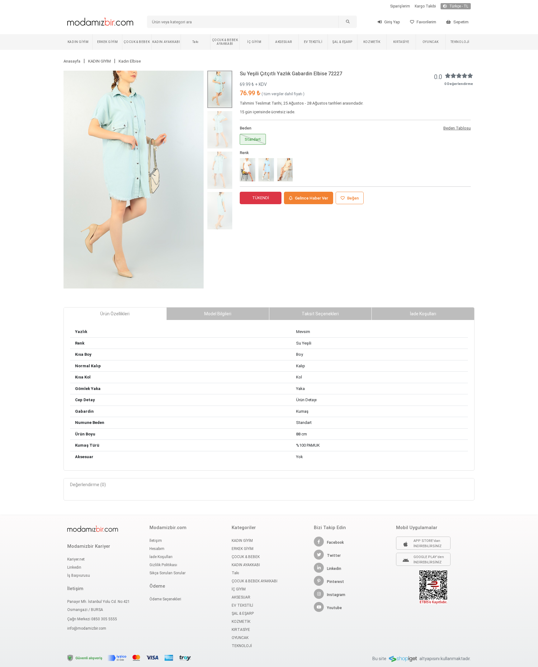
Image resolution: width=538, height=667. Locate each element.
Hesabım (156, 549)
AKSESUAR (283, 42)
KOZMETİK (371, 42)
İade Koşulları (160, 557)
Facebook (335, 542)
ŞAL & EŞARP (342, 42)
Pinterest (335, 582)
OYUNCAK (430, 42)
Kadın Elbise (130, 61)
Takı (195, 42)
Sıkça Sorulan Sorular (167, 573)
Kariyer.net (76, 559)
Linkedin (74, 567)
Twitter (334, 555)
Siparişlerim (400, 6)
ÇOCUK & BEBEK (137, 42)
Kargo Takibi (425, 6)
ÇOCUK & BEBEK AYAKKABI (225, 41)
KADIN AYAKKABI (166, 42)
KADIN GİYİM (78, 42)
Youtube (334, 608)
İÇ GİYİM (254, 42)
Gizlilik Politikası (163, 565)
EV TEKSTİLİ (313, 42)
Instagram (336, 595)
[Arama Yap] (347, 22)
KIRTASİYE (401, 42)
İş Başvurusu (78, 575)
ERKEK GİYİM (107, 42)
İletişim (155, 540)
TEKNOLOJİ (460, 42)
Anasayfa (72, 61)
